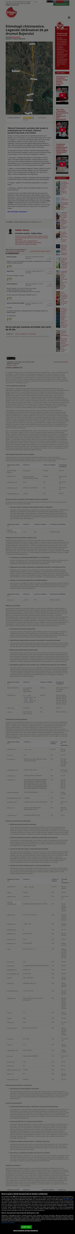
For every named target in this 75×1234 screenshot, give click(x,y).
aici (68, 1205)
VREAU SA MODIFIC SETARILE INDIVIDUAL (25, 1230)
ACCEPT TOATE (26, 1227)
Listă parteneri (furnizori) (8, 1222)
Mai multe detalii (68, 1199)
